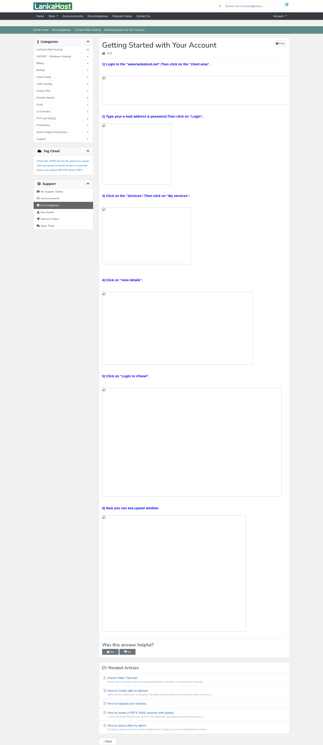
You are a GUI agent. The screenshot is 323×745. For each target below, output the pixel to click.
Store (52, 16)
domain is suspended (76, 165)
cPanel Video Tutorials (156, 680)
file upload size (73, 161)
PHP (60, 170)
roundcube (59, 165)
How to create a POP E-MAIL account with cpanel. (155, 714)
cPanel (40, 161)
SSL (46, 161)
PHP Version (69, 170)
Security (61, 161)
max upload (48, 165)
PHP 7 (79, 170)
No (129, 652)
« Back (108, 741)
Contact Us (143, 16)
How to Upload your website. (127, 704)
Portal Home (40, 30)
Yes (111, 652)
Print (281, 43)
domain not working (47, 170)
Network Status (122, 16)
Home (40, 16)
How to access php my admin (157, 727)
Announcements (72, 16)
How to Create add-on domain (160, 692)
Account (278, 16)
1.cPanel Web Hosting (88, 30)
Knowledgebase (98, 16)
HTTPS (52, 161)
